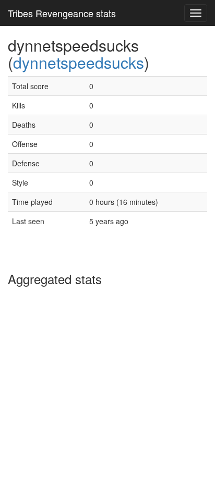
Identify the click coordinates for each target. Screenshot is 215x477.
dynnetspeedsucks (78, 62)
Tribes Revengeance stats (62, 13)
